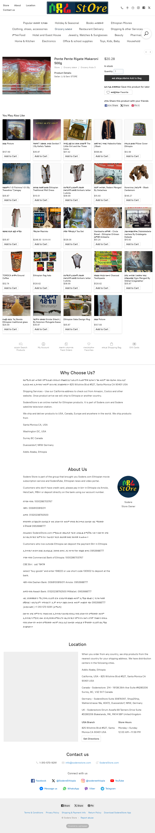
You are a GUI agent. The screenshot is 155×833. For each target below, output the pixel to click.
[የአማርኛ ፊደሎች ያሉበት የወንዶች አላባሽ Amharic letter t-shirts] (77, 173)
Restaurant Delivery (91, 29)
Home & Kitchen (25, 41)
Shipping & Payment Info (74, 812)
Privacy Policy (52, 812)
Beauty (119, 35)
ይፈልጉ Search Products (20, 348)
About (17, 5)
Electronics (49, 41)
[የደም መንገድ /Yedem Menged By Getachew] (108, 173)
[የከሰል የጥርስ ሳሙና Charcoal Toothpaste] (108, 261)
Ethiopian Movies (121, 23)
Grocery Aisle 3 (88, 67)
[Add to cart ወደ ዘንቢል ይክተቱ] (10, 156)
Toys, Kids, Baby (110, 41)
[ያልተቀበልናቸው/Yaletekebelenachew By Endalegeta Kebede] (138, 217)
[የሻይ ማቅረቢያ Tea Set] (77, 217)
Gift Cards (134, 347)
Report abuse (87, 817)
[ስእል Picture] (16, 129)
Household (133, 41)
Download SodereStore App (117, 812)
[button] (118, 92)
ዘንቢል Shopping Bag (111, 347)
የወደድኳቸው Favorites (89, 348)
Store (6, 5)
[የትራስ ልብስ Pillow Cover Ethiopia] (138, 129)
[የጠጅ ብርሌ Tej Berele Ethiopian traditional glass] (16, 305)
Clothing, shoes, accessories (30, 29)
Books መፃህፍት (95, 23)
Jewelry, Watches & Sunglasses (87, 35)
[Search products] (146, 33)
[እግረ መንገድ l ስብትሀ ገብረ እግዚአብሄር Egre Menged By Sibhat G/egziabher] (138, 261)
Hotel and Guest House (47, 35)
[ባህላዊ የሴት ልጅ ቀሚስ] (16, 217)
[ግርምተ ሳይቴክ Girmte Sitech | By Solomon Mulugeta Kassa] (47, 305)
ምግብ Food (18, 35)
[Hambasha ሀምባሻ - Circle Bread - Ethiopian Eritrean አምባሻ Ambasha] (108, 217)
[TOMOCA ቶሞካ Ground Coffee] (16, 261)
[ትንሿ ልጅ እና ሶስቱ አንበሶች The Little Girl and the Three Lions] (77, 129)
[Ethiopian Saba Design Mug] (77, 305)
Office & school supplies (78, 41)
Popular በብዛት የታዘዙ (35, 23)
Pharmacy (136, 35)
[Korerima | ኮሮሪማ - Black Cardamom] (138, 173)
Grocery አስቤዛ (63, 29)
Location (30, 5)
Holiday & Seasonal (67, 23)
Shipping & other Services (127, 29)
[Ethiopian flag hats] (47, 261)
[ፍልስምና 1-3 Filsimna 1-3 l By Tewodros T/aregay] (16, 173)
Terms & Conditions (33, 812)
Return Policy (94, 812)
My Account (43, 347)
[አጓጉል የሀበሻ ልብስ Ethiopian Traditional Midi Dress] (47, 173)
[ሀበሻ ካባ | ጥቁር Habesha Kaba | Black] (108, 129)
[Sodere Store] (77, 8)
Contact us (9, 9)
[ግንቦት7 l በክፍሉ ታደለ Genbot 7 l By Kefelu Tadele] (47, 129)
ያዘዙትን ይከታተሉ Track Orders (66, 348)
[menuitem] (146, 52)
